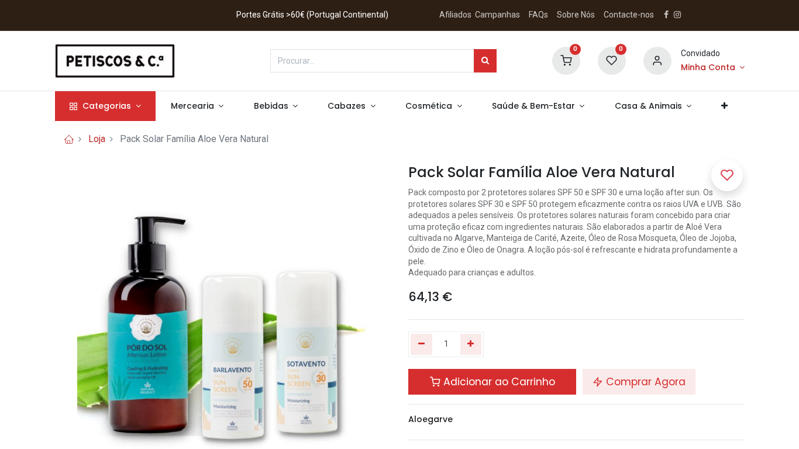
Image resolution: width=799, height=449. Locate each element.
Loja (96, 138)
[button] (725, 106)
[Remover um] (421, 344)
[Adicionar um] (471, 344)
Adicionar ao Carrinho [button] (497, 382)
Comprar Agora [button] (644, 382)
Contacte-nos (629, 14)
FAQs (538, 14)
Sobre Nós (577, 14)
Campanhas (497, 14)
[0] (566, 59)
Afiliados (456, 14)
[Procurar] (485, 60)
